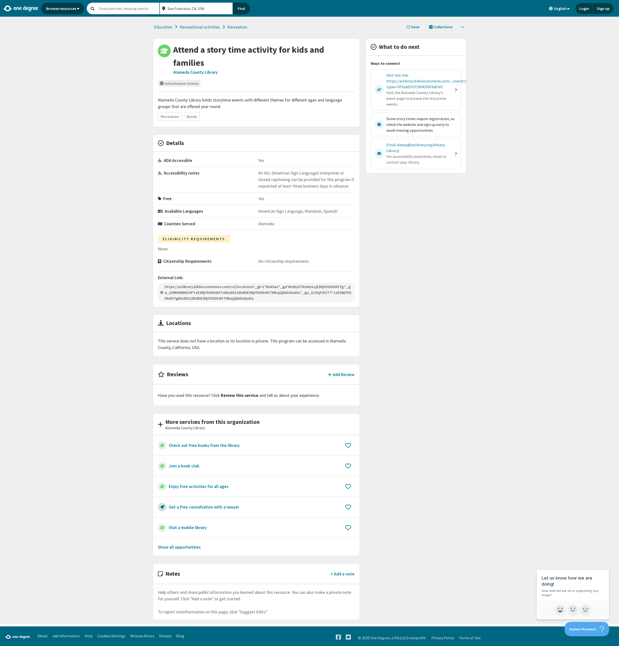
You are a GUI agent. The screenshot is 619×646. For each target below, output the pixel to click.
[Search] (92, 8)
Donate (165, 635)
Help (89, 635)
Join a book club (184, 466)
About (42, 635)
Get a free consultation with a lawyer (204, 507)
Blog (180, 635)
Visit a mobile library (188, 527)
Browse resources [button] (61, 8)
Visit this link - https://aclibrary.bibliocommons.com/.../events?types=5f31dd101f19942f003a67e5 (426, 81)
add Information (66, 635)
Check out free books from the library (204, 445)
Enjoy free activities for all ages (198, 486)
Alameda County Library (195, 72)
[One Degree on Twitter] (348, 637)
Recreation (237, 27)
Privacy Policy (442, 637)
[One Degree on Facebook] (338, 637)
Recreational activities (200, 27)
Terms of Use (470, 637)
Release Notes (142, 635)
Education (163, 27)
